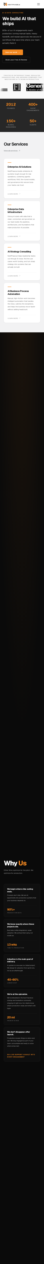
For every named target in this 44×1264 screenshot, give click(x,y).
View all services (11, 151)
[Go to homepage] (12, 4)
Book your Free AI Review (16, 60)
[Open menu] (38, 4)
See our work (12, 52)
